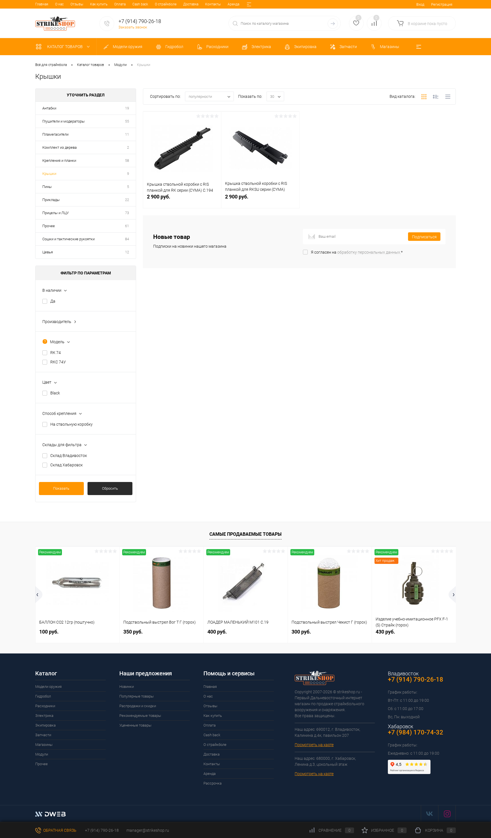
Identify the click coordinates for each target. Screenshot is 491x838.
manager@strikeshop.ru (147, 830)
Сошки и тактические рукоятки (68, 239)
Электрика (44, 715)
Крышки (49, 173)
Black (55, 393)
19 (127, 108)
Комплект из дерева (59, 147)
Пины (47, 187)
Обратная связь (59, 830)
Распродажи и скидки (137, 706)
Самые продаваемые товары (245, 534)
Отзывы (76, 4)
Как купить (98, 4)
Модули (41, 754)
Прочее (48, 226)
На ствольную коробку (71, 424)
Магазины (44, 744)
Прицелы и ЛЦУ (55, 213)
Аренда (233, 4)
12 (127, 252)
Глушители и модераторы (63, 121)
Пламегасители (55, 134)
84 (127, 239)
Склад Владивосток (68, 455)
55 (127, 121)
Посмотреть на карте (314, 744)
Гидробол (43, 696)
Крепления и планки (59, 160)
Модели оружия (48, 686)
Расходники (45, 706)
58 (127, 160)
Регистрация (441, 4)
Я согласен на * (357, 252)
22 (127, 200)
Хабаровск (400, 726)
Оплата (120, 4)
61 (127, 226)
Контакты (213, 4)
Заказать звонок (132, 27)
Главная (41, 4)
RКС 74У (58, 362)
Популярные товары (136, 696)
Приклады (51, 200)
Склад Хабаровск (66, 465)
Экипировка (45, 725)
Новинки (126, 686)
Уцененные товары (135, 725)
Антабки (49, 108)
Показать (61, 488)
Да (52, 301)
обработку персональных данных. (369, 252)
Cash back (140, 4)
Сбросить (110, 488)
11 (127, 134)
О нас (59, 4)
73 (127, 213)
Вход (420, 4)
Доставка (190, 4)
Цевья (47, 252)
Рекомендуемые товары (140, 715)
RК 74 (55, 352)
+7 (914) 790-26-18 (101, 830)
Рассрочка (212, 783)
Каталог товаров (65, 46)
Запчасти (43, 735)
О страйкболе (165, 4)
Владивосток (403, 673)
